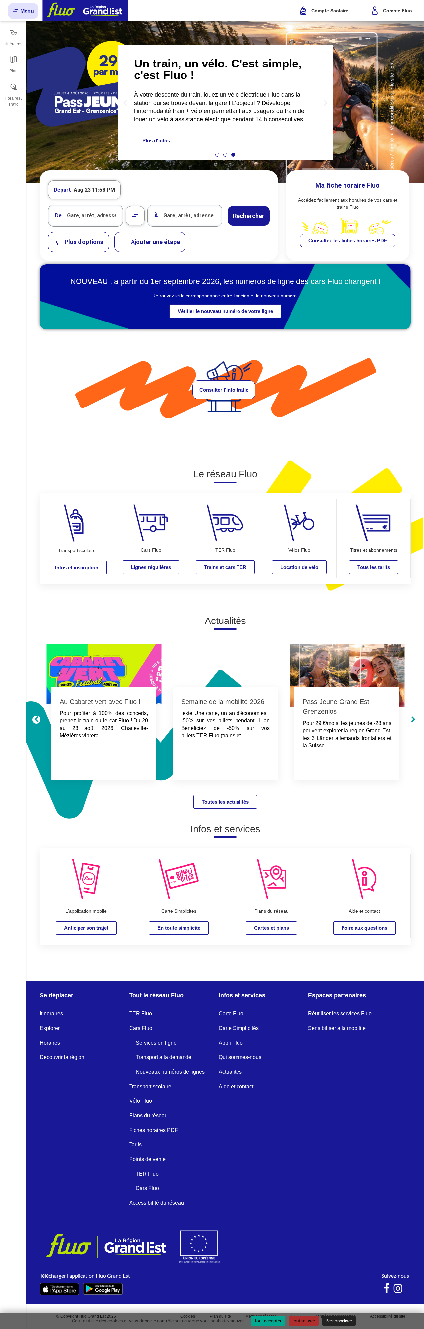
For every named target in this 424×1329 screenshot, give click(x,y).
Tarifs (135, 1144)
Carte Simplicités (239, 1028)
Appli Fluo (231, 1043)
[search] (95, 215)
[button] (125, 102)
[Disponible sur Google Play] (103, 1289)
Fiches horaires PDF (153, 1130)
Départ (62, 190)
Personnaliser (339, 1321)
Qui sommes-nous (240, 1057)
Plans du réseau (148, 1115)
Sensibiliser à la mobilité (337, 1028)
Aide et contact (236, 1086)
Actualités (230, 1072)
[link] (347, 240)
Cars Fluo (140, 1028)
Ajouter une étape (155, 241)
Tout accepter (268, 1321)
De (58, 215)
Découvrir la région (62, 1057)
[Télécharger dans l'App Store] (59, 1289)
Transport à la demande (163, 1057)
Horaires (50, 1043)
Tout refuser (303, 1321)
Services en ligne (156, 1043)
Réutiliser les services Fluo (340, 1013)
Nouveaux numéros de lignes (170, 1072)
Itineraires (51, 1013)
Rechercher (248, 215)
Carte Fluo (231, 1013)
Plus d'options (84, 241)
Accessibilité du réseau (156, 1203)
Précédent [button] (36, 719)
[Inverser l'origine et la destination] (135, 215)
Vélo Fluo (140, 1101)
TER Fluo (140, 1013)
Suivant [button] (413, 719)
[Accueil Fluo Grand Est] (85, 10)
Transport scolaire (150, 1086)
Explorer (50, 1028)
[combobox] (85, 216)
